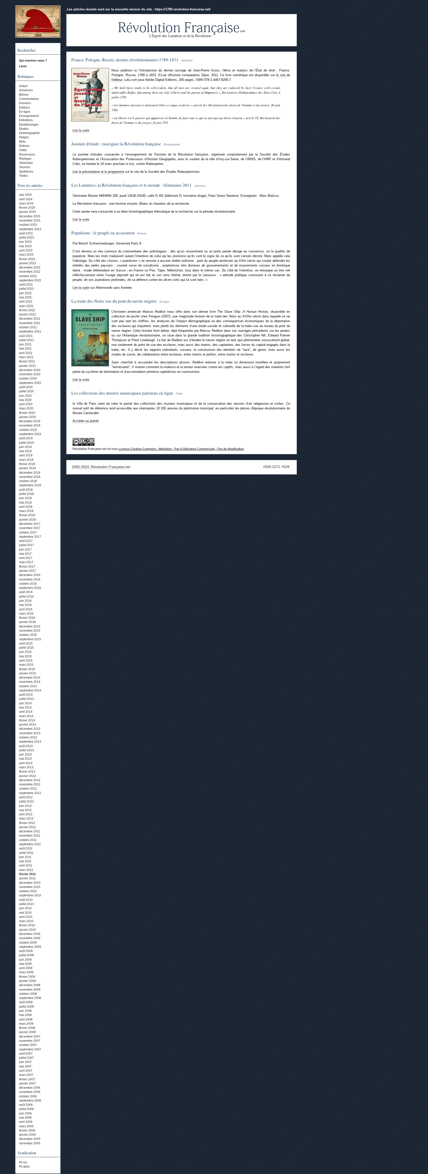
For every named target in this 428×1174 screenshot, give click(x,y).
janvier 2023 (27, 263)
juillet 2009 (26, 955)
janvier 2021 (27, 365)
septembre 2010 (30, 895)
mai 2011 (25, 861)
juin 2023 (25, 241)
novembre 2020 (29, 374)
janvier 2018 (27, 519)
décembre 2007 (29, 1036)
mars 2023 (26, 254)
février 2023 (27, 259)
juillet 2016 (26, 596)
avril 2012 (25, 814)
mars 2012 (26, 818)
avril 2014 (25, 711)
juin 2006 (25, 1113)
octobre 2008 (28, 993)
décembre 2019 (29, 421)
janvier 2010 (27, 929)
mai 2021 (25, 348)
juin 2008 (25, 1010)
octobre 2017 (28, 532)
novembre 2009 (29, 938)
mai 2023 (25, 246)
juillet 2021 (26, 340)
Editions (24, 107)
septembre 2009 (30, 946)
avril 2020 (25, 404)
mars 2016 (26, 613)
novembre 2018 (29, 476)
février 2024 (27, 207)
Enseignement (29, 115)
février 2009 (27, 976)
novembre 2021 (29, 323)
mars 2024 (26, 203)
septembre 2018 (30, 485)
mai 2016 (25, 604)
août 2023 (26, 233)
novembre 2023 (29, 220)
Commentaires (29, 98)
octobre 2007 (28, 1044)
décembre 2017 (29, 523)
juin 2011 (25, 857)
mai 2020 (25, 400)
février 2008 (27, 1027)
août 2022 (26, 284)
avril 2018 (25, 506)
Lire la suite (81, 130)
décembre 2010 (29, 882)
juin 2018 (25, 498)
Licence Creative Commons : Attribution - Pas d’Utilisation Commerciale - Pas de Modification (181, 448)
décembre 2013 (29, 728)
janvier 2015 (27, 673)
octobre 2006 (28, 1096)
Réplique (25, 158)
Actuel (23, 86)
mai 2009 (25, 963)
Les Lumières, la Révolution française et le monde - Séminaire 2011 (131, 185)
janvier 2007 (27, 1083)
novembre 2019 (29, 425)
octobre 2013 (28, 737)
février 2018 (27, 515)
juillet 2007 (26, 1057)
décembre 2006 (29, 1087)
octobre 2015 (28, 634)
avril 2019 (25, 455)
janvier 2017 (27, 570)
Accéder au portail (86, 421)
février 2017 (27, 566)
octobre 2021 (28, 327)
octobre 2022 (28, 276)
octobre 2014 (28, 686)
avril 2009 (25, 968)
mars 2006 (26, 1126)
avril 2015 (25, 660)
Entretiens (26, 120)
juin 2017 (25, 549)
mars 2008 (26, 1023)
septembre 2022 (30, 280)
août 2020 (26, 387)
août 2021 (26, 335)
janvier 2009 (27, 980)
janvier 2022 (27, 314)
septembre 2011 (30, 844)
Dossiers (25, 103)
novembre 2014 (29, 681)
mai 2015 (25, 656)
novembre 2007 (29, 1040)
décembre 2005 (29, 1138)
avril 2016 (25, 609)
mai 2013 (25, 758)
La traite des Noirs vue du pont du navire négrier (114, 301)
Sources (24, 167)
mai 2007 (25, 1066)
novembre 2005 (29, 1143)
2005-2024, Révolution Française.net (101, 467)
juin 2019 (25, 446)
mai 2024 (25, 194)
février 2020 (27, 412)
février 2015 (27, 669)
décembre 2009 (29, 933)
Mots (22, 141)
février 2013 (27, 771)
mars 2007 (26, 1074)
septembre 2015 (30, 639)
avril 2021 (25, 353)
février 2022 (27, 310)
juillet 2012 (26, 801)
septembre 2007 (30, 1049)
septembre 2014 (30, 690)
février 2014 (27, 720)
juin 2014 (25, 703)
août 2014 (26, 694)
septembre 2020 (30, 382)
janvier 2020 (27, 417)
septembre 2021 (30, 331)
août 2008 (26, 1002)
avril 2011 (25, 865)
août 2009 (26, 951)
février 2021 (27, 361)
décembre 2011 (29, 831)
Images (24, 137)
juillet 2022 (26, 288)
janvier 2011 (27, 878)
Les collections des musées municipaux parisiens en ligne (122, 393)
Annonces (26, 90)
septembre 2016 (30, 587)
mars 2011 (26, 869)
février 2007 (27, 1079)
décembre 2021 (29, 318)
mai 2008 (25, 1015)
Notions (24, 145)
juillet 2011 (26, 852)
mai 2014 (25, 707)
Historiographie (29, 133)
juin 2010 (25, 908)
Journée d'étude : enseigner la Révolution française (116, 144)
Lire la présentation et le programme (98, 172)
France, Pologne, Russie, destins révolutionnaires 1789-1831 (124, 60)
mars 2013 (26, 767)
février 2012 (27, 822)
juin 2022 (25, 293)
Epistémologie (28, 124)
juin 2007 (25, 1062)
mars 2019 (26, 459)
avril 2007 (25, 1070)
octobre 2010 (28, 891)
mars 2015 (26, 664)
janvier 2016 (27, 621)
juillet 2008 (26, 1006)
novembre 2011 (29, 835)
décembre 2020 (29, 370)
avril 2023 (25, 250)
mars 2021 (26, 357)
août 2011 (25, 848)
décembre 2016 (29, 575)
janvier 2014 (27, 724)
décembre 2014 (29, 677)
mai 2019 (25, 451)
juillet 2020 (26, 391)
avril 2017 (25, 557)
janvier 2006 (27, 1134)
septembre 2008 (30, 998)
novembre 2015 (29, 630)
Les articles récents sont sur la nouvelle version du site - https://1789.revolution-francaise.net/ (139, 9)
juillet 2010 (26, 904)
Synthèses (26, 171)
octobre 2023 (28, 224)
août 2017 (26, 540)
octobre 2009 (28, 942)
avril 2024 (25, 199)
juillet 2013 (26, 750)
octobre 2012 (28, 788)
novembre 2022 (29, 271)
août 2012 (26, 797)
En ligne (24, 111)
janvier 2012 (27, 827)
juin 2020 (25, 395)
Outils (23, 150)
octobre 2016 (28, 583)
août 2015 (26, 643)
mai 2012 (25, 810)
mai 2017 (25, 553)
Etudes (23, 128)
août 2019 (26, 438)
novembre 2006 (29, 1091)
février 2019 (27, 464)
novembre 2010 (29, 887)
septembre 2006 (30, 1100)
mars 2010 (26, 921)
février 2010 (27, 925)
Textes (23, 175)
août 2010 (26, 899)
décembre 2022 (29, 267)
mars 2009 (26, 972)
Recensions (27, 154)
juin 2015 (25, 651)
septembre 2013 (30, 741)
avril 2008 (25, 1019)
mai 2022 (25, 297)
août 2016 (26, 592)
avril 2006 (25, 1121)
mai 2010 (25, 912)
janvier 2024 (27, 211)
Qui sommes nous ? (33, 60)
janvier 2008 (27, 1032)
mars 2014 (26, 716)
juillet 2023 (26, 237)
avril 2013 (25, 763)
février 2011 (27, 874)
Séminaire (26, 162)
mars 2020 (26, 408)
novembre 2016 (29, 579)
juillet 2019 (26, 442)
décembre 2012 (29, 780)
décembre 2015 (29, 626)
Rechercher (26, 50)
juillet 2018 (26, 493)
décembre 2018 (29, 472)
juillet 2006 (26, 1109)
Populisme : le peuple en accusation (102, 233)
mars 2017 (26, 562)
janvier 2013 (27, 776)
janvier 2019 (27, 468)
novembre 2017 (29, 528)
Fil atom (24, 1166)
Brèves (23, 94)
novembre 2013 (29, 733)
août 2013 (26, 746)
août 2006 (26, 1104)
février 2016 (27, 617)
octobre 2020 (28, 378)
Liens (23, 66)
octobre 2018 (28, 481)
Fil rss (23, 1162)
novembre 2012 (29, 784)
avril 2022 (25, 301)
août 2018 (26, 489)
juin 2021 (25, 344)
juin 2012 (25, 805)
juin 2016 (25, 600)
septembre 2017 (30, 536)
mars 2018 (26, 510)
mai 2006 (25, 1117)
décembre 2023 (29, 216)
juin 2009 (25, 959)
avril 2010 (25, 916)
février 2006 (27, 1130)
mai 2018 (25, 502)
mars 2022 (26, 306)
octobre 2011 (28, 840)
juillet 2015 (26, 647)
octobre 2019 (28, 429)
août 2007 (26, 1053)
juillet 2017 (26, 545)
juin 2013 (25, 754)
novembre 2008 (29, 989)
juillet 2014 (26, 698)
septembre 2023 (30, 229)
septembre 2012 (30, 793)
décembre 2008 (29, 985)
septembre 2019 (30, 434)
